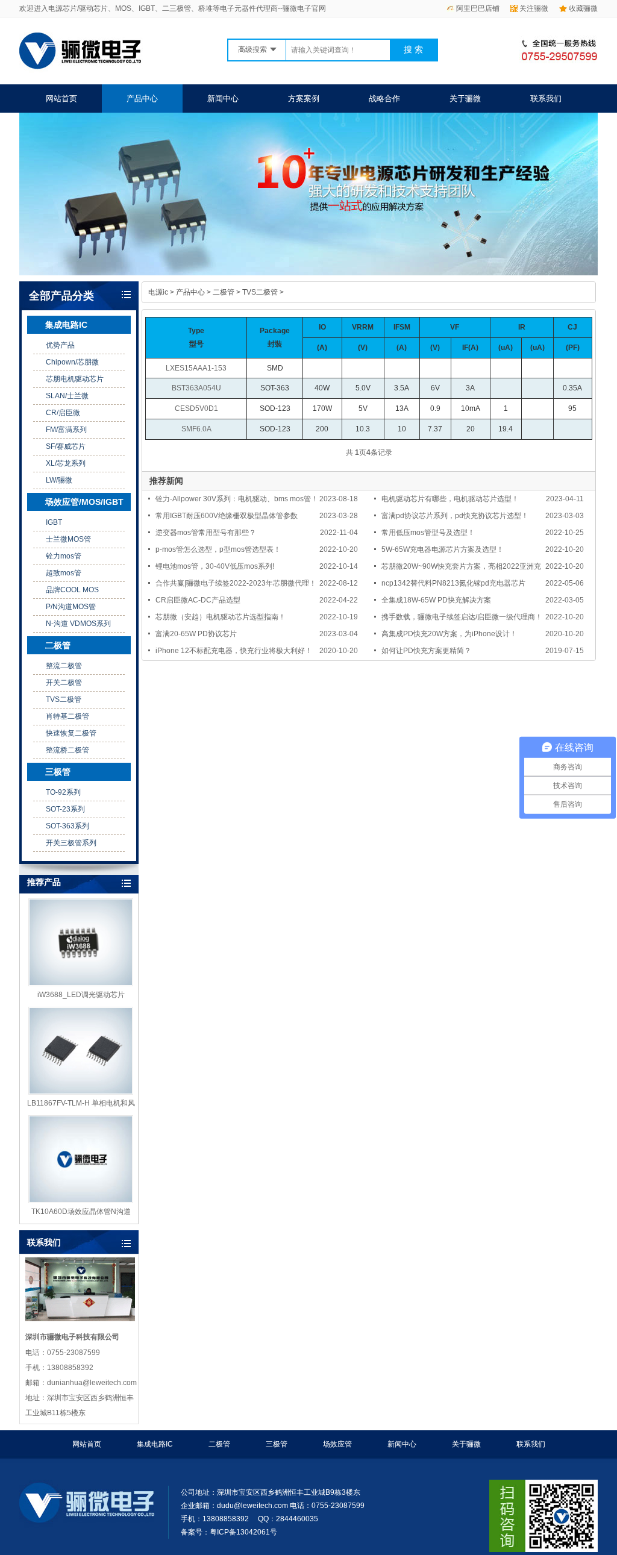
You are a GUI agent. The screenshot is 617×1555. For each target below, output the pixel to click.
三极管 (57, 772)
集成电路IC (66, 325)
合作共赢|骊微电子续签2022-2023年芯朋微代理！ (235, 583)
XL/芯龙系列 (66, 463)
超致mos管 (63, 573)
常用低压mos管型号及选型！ (428, 532)
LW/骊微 (59, 480)
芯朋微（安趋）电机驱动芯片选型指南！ (220, 617)
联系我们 (546, 98)
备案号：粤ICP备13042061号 (229, 1532)
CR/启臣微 (63, 412)
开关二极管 (64, 682)
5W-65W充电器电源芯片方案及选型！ (442, 549)
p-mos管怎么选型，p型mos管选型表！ (218, 549)
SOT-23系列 (65, 809)
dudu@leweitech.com (252, 1505)
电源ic (158, 292)
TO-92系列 (63, 792)
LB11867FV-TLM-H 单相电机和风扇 (81, 1104)
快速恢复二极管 (71, 733)
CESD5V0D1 (196, 408)
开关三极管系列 (71, 843)
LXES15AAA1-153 (196, 368)
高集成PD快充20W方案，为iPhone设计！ (449, 634)
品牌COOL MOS (72, 590)
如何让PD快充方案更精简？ (426, 650)
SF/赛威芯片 (66, 446)
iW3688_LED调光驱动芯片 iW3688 (81, 995)
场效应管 (337, 1444)
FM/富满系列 (66, 429)
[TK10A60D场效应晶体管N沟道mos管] (80, 1159)
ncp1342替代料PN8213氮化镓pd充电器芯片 (453, 583)
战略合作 (384, 98)
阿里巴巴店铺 (478, 8)
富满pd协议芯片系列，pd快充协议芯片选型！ (454, 516)
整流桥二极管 (67, 750)
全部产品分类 (61, 296)
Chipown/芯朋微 (72, 362)
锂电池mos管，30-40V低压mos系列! (214, 566)
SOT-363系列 (67, 826)
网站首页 (61, 98)
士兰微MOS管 (68, 539)
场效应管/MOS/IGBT (84, 502)
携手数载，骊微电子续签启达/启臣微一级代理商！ (461, 617)
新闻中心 (223, 98)
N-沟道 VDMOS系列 (78, 623)
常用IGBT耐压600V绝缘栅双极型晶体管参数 (226, 516)
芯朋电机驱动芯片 (75, 379)
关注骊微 (533, 8)
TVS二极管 (63, 699)
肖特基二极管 (67, 716)
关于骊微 (465, 98)
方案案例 (303, 98)
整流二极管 (64, 666)
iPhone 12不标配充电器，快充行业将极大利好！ (233, 650)
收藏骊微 (583, 8)
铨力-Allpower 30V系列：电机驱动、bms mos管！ (236, 499)
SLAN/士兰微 (67, 396)
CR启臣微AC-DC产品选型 (197, 600)
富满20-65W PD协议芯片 (196, 634)
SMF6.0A (196, 429)
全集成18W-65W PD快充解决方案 (436, 600)
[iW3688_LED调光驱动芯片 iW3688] (80, 942)
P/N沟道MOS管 (71, 606)
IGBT (54, 522)
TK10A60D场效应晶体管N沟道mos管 (81, 1212)
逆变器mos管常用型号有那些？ (205, 532)
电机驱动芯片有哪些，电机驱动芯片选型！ (450, 499)
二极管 (57, 645)
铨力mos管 (63, 556)
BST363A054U (196, 388)
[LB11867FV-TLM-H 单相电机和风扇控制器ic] (80, 1051)
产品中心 (142, 98)
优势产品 (60, 345)
